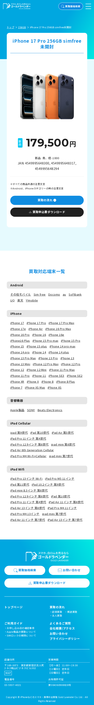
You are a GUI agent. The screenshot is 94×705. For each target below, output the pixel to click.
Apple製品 (17, 410)
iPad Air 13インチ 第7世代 (65, 520)
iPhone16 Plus (20, 340)
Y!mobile (32, 300)
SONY (31, 410)
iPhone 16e (56, 335)
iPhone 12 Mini (37, 370)
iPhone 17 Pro (36, 323)
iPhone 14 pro (20, 352)
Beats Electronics (50, 410)
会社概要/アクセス (62, 628)
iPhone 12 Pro (70, 364)
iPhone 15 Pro (70, 340)
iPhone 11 (39, 376)
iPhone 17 (17, 323)
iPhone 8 (48, 381)
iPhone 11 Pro (20, 376)
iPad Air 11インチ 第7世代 (27, 520)
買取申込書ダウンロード (49, 212)
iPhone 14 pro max (62, 346)
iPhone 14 (39, 352)
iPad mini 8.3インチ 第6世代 (29, 490)
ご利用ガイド (13, 623)
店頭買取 (57, 611)
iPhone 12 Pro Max (45, 364)
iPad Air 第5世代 (63, 432)
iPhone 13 (67, 358)
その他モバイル (20, 294)
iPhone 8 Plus (65, 381)
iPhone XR (17, 381)
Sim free (40, 294)
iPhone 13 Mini (20, 364)
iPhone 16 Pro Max (58, 329)
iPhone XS (55, 387)
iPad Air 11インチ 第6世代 (66, 502)
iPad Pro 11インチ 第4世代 (28, 438)
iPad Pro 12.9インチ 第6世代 (29, 444)
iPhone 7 (16, 387)
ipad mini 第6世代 (63, 444)
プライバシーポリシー (65, 638)
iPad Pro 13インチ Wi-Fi (26, 478)
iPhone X (33, 381)
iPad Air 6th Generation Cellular (32, 450)
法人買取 (57, 615)
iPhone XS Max (35, 387)
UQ (12, 300)
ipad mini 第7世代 (61, 456)
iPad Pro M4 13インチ (25, 514)
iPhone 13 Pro (48, 358)
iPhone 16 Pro (20, 335)
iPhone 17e (18, 329)
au (64, 294)
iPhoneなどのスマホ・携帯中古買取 (39, 697)
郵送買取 (72, 611)
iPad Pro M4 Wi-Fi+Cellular (28, 456)
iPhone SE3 (56, 376)
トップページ (13, 607)
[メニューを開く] (88, 6)
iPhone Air (35, 329)
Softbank (75, 294)
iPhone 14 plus (59, 352)
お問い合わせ (71, 570)
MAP (8, 673)
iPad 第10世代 (39, 432)
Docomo (54, 294)
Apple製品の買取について (21, 631)
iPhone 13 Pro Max (23, 358)
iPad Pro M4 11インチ (62, 508)
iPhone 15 (17, 346)
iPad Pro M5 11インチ (59, 478)
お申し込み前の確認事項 (20, 628)
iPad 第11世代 (19, 484)
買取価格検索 (72, 6)
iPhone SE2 (74, 376)
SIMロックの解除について (21, 635)
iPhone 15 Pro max (45, 340)
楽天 (20, 300)
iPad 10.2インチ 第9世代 (48, 484)
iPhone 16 (39, 335)
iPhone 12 (17, 370)
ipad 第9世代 (19, 432)
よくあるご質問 (60, 623)
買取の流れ (45, 200)
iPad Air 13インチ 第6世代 (27, 508)
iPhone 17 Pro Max (61, 323)
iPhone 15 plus (37, 346)
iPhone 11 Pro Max (62, 370)
